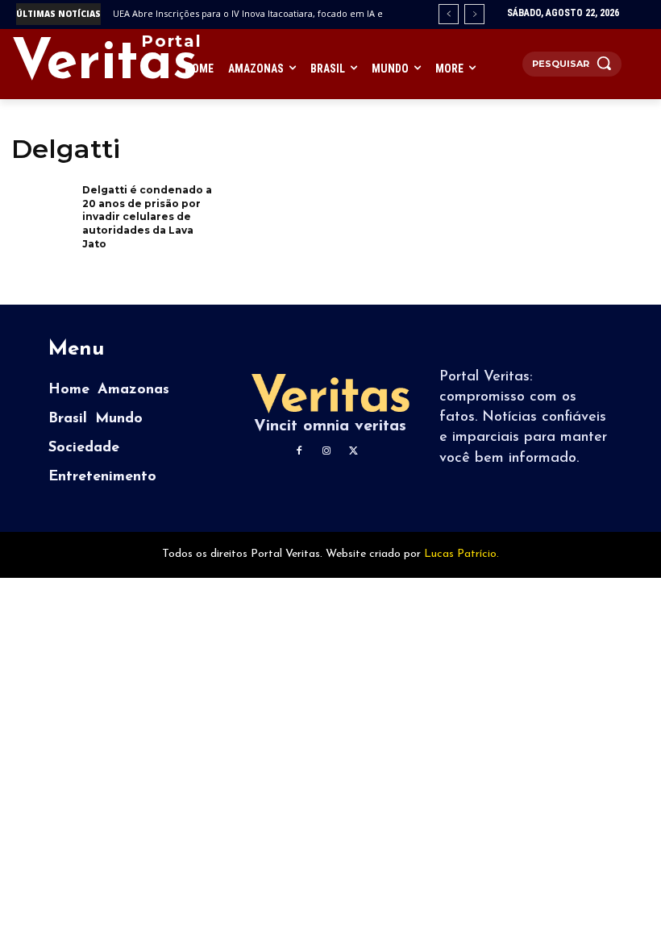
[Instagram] (326, 451)
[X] (354, 451)
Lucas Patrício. (461, 554)
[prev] (449, 14)
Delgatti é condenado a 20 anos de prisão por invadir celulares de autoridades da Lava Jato (147, 217)
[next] (474, 14)
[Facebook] (299, 451)
